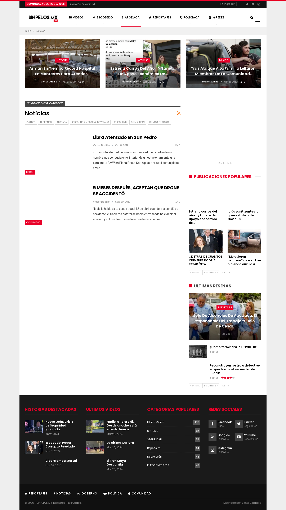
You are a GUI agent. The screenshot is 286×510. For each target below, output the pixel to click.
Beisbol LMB (119, 122)
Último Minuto (155, 422)
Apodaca (132, 17)
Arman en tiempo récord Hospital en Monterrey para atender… (62, 71)
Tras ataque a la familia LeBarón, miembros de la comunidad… (224, 71)
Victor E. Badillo (251, 503)
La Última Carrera (120, 443)
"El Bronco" (46, 122)
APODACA (62, 122)
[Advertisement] (225, 130)
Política (115, 493)
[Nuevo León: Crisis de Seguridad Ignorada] (34, 426)
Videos (78, 17)
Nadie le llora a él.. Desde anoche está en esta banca (122, 425)
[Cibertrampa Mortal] (34, 465)
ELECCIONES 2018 (158, 465)
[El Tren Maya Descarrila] (95, 465)
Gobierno (89, 493)
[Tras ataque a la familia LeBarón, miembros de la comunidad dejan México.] (224, 63)
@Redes (218, 17)
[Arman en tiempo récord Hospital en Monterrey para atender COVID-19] (62, 63)
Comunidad (33, 222)
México (223, 60)
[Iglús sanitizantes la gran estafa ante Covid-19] (244, 195)
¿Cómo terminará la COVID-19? (234, 347)
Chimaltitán (138, 122)
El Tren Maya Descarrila (116, 463)
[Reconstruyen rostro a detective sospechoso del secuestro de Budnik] (198, 370)
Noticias (62, 60)
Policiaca (192, 17)
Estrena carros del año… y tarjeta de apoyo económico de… (142, 71)
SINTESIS (152, 430)
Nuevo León (154, 456)
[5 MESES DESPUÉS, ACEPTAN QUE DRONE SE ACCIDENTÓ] (56, 205)
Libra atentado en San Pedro (125, 137)
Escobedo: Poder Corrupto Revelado (60, 445)
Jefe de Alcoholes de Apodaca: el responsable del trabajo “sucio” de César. (225, 321)
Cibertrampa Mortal (61, 461)
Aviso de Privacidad (82, 4)
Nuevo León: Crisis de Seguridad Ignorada (59, 425)
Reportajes (162, 17)
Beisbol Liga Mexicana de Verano (90, 122)
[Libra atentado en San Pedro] (56, 154)
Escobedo (105, 17)
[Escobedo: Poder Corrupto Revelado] (34, 447)
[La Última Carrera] (95, 447)
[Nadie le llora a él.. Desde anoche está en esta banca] (95, 426)
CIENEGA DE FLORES (159, 122)
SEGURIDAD (154, 439)
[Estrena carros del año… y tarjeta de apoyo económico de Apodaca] (143, 63)
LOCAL (29, 172)
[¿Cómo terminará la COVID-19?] (198, 352)
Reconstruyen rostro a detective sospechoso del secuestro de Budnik (235, 369)
